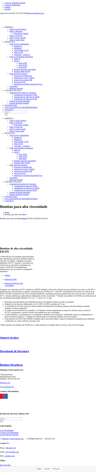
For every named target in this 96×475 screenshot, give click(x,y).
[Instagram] (4, 396)
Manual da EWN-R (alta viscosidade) (14, 284)
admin (24, 218)
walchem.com (9, 456)
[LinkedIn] (6, 396)
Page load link (5, 465)
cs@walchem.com (7, 387)
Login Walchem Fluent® (9, 435)
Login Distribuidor (7, 430)
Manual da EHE (11, 279)
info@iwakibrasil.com (36, 13)
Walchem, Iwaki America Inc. (13, 439)
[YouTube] (1, 396)
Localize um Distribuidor (9, 433)
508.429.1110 (5, 383)
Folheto (7, 275)
